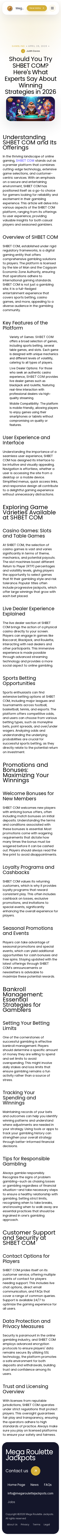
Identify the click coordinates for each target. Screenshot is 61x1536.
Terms (36, 1524)
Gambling (18, 46)
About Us (12, 1524)
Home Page (16, 1485)
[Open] (52, 8)
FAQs (48, 1485)
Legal (47, 1524)
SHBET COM (25, 160)
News (34, 1485)
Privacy (25, 1524)
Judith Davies (33, 51)
